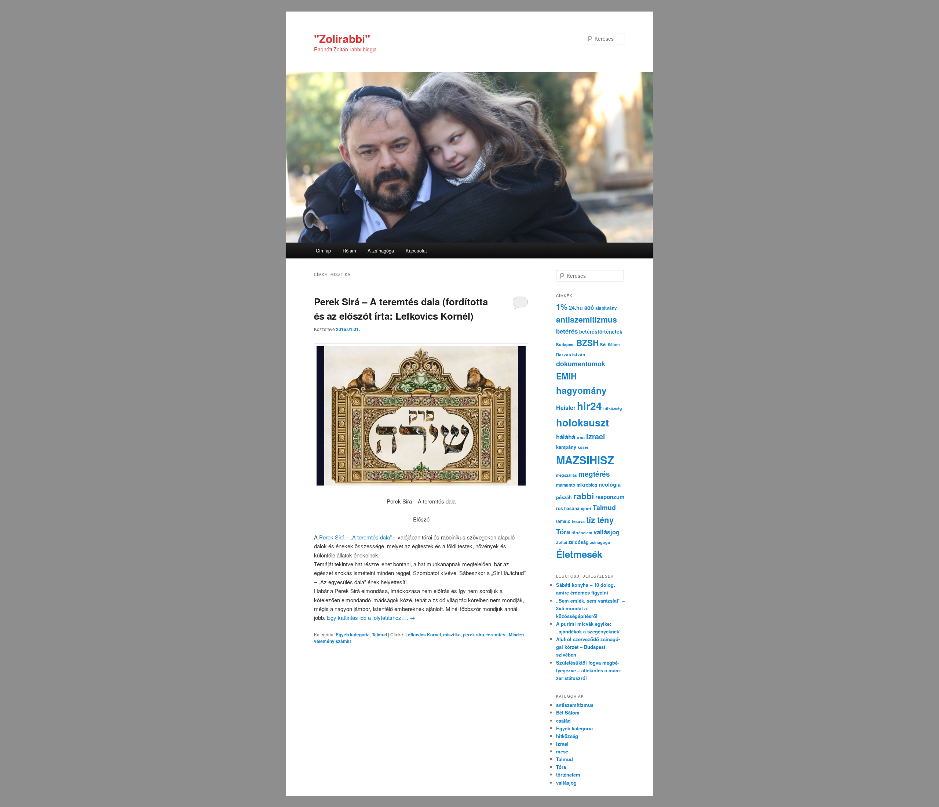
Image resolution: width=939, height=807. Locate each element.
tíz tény (600, 520)
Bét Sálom (610, 344)
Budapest (565, 344)
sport (586, 508)
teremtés (495, 634)
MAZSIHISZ (585, 460)
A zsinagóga (381, 250)
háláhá (565, 436)
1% (561, 306)
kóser (583, 447)
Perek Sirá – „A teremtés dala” (355, 537)
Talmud (379, 634)
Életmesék (579, 554)
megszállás (566, 475)
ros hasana (568, 508)
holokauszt (582, 422)
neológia (610, 484)
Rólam (349, 250)
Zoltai (561, 542)
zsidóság (579, 542)
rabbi (583, 496)
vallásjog (606, 531)
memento (565, 485)
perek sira (473, 634)
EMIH (566, 376)
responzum (610, 497)
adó (589, 307)
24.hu (576, 307)
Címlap (323, 250)
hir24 (589, 405)
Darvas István (570, 355)
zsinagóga (600, 542)
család (563, 720)
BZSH (587, 343)
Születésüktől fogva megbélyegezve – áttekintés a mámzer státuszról (588, 670)
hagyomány (581, 390)
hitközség (612, 408)
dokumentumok (580, 363)
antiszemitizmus (586, 319)
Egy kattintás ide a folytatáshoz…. (371, 617)
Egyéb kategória (353, 634)
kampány (566, 447)
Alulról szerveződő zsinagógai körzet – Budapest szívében (588, 647)
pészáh (564, 497)
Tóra (563, 532)
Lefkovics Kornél (423, 634)
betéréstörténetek (600, 331)
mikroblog (587, 485)
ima (581, 437)
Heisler (566, 407)
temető (563, 521)
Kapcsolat (416, 250)
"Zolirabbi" (342, 38)
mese (562, 751)
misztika (452, 634)
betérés (567, 331)
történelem (581, 532)
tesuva (578, 521)
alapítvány (606, 308)
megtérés (594, 474)
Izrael (595, 436)
